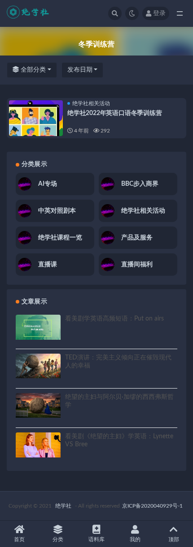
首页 (19, 539)
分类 (58, 539)
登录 (159, 13)
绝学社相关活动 (91, 103)
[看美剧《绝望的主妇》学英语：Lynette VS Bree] (38, 444)
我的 (135, 539)
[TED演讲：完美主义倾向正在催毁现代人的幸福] (38, 366)
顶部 (173, 539)
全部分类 (32, 70)
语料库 (96, 539)
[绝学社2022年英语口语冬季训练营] (36, 127)
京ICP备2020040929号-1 (152, 506)
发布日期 (79, 70)
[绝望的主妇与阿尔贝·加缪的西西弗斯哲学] (38, 405)
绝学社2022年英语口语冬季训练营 (114, 113)
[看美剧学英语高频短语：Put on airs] (38, 327)
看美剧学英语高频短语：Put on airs (114, 319)
